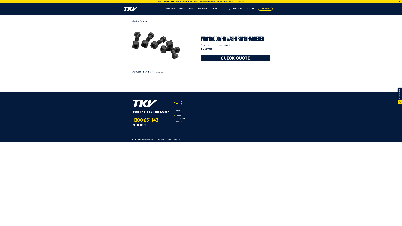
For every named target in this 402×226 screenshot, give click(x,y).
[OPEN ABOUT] (195, 9)
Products (179, 113)
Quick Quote (235, 58)
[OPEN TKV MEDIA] (208, 9)
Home (178, 110)
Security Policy (160, 139)
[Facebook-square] (138, 125)
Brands (178, 116)
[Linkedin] (134, 125)
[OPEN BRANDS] (186, 9)
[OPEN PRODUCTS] (176, 9)
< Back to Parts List (139, 21)
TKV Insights (180, 118)
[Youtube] (141, 125)
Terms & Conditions (173, 139)
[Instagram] (145, 125)
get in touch (218, 45)
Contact (179, 121)
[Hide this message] (399, 1)
